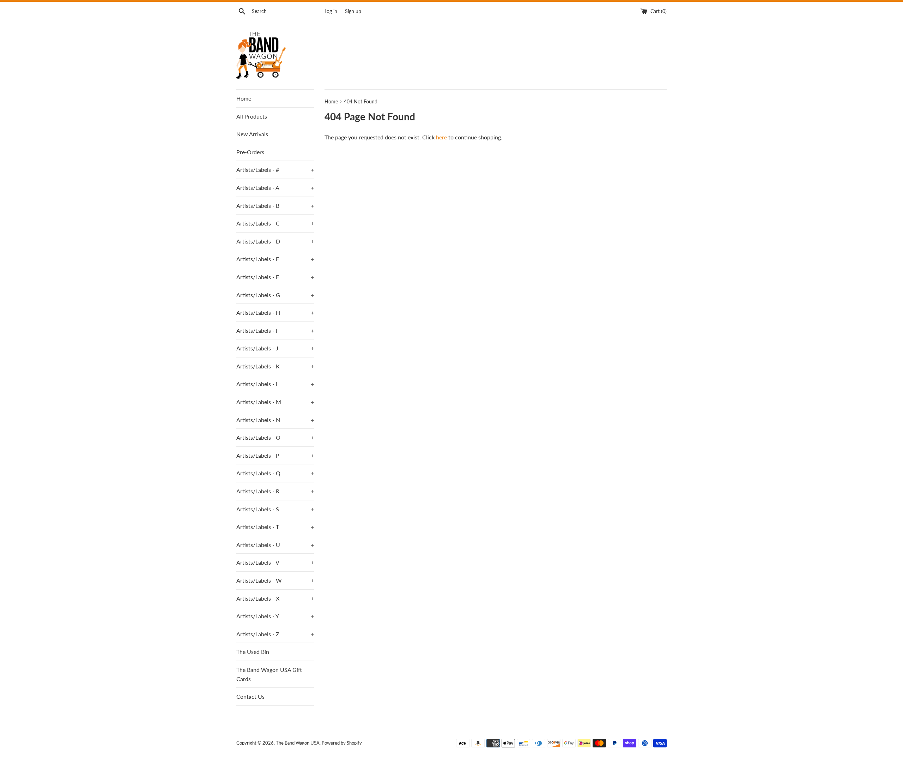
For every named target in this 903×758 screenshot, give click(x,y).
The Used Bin (252, 651)
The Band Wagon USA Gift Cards (269, 674)
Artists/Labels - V (275, 562)
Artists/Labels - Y (275, 616)
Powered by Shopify (342, 743)
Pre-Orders (250, 152)
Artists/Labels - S (275, 509)
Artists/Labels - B (275, 205)
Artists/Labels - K (275, 366)
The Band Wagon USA (298, 743)
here (441, 137)
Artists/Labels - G (275, 294)
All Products (251, 116)
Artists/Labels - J (275, 348)
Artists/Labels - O (275, 437)
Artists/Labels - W (275, 580)
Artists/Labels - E (275, 258)
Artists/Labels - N (275, 419)
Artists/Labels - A (275, 187)
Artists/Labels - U (275, 544)
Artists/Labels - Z (275, 634)
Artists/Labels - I (275, 330)
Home (243, 98)
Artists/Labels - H (275, 312)
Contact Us (250, 696)
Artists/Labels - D (275, 241)
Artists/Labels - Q (275, 473)
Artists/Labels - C (275, 223)
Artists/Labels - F (275, 276)
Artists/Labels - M (275, 401)
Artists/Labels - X (275, 598)
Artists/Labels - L (275, 383)
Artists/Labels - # (275, 169)
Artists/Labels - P (275, 455)
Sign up (353, 11)
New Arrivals (252, 134)
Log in (331, 11)
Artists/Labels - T (275, 526)
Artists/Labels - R (275, 491)
